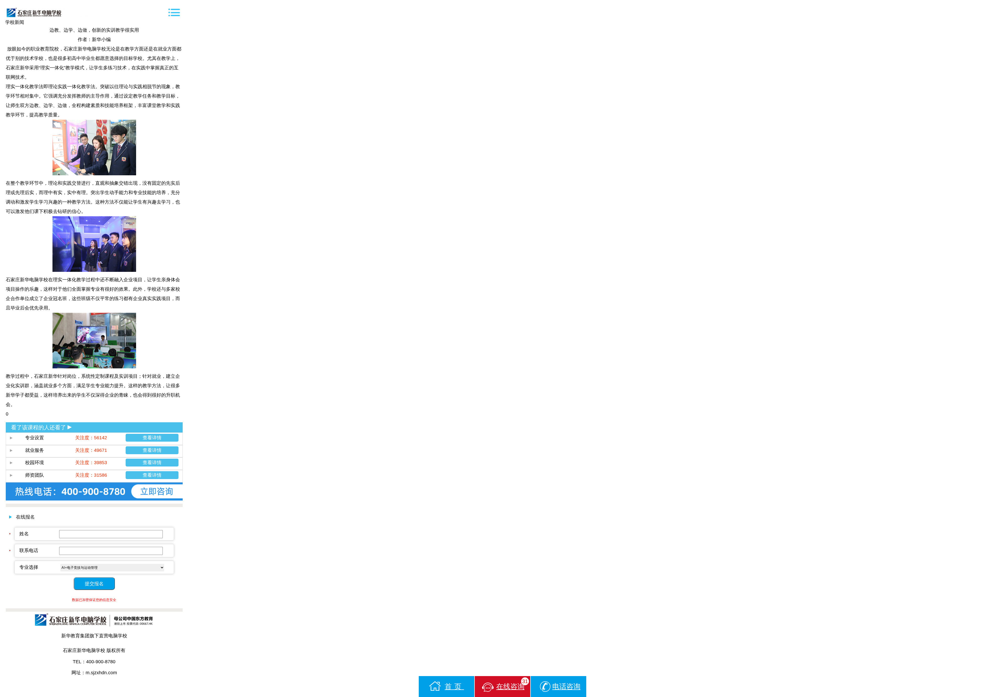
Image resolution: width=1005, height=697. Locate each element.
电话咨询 (566, 686)
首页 (454, 686)
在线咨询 (512, 684)
